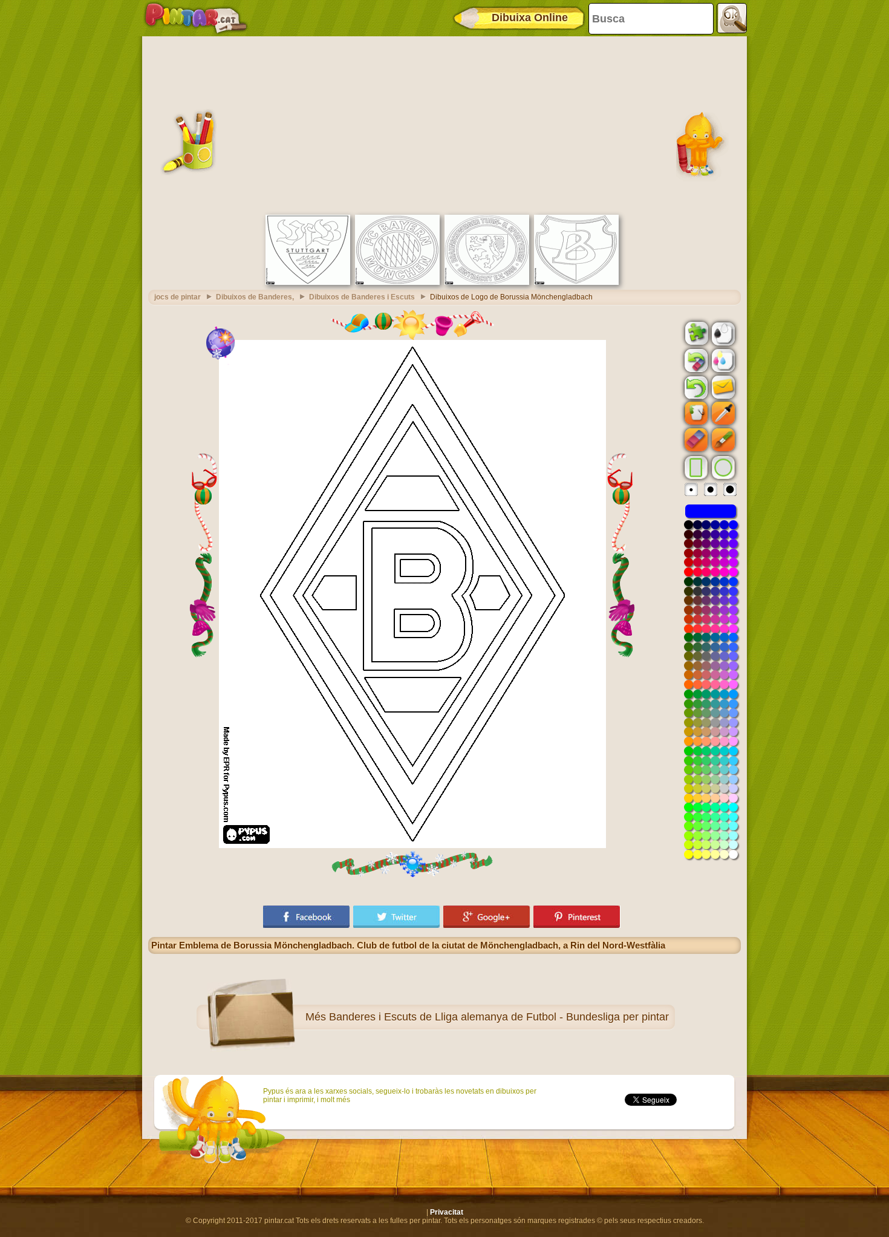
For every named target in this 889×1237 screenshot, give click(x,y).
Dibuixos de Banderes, (255, 297)
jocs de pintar (177, 297)
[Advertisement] (444, 124)
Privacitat (446, 1212)
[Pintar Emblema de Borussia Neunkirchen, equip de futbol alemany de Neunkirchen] (576, 282)
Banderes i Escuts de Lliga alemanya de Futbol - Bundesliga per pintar (499, 1017)
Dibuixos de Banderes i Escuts (362, 297)
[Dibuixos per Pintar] (196, 18)
